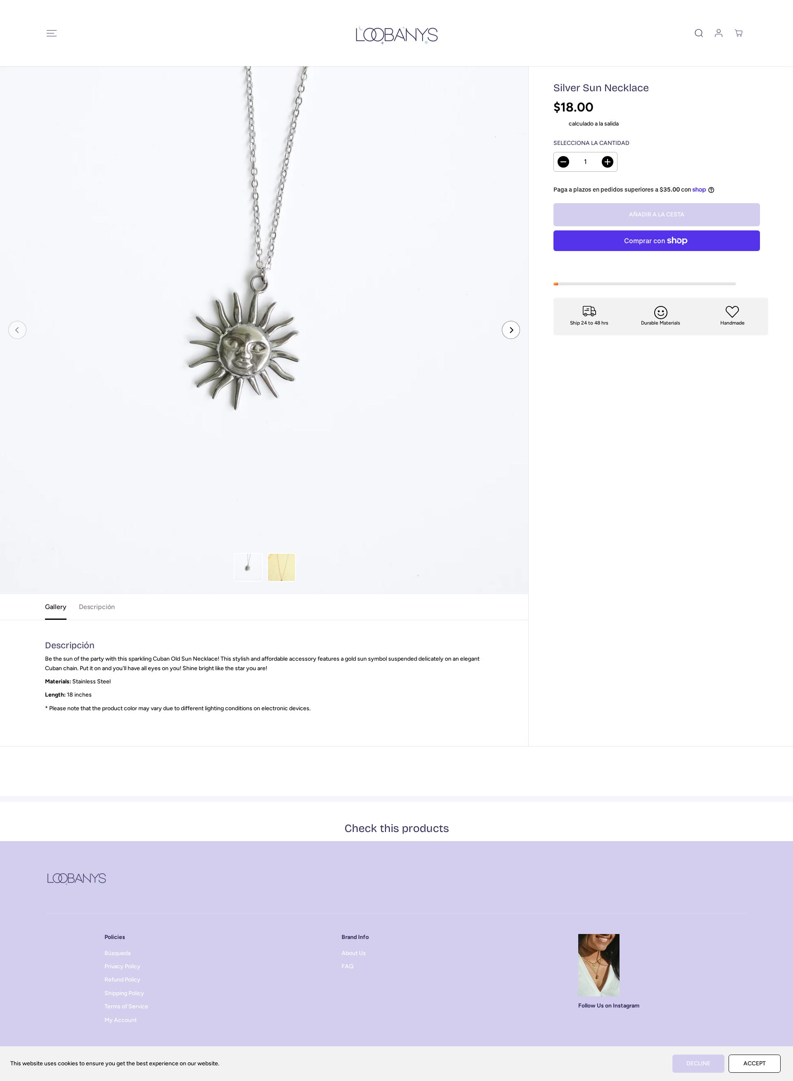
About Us (354, 953)
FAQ (348, 966)
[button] (51, 33)
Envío (560, 123)
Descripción (97, 607)
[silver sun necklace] (264, 330)
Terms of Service (126, 1006)
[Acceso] (719, 33)
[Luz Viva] (396, 33)
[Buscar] (699, 33)
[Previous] (17, 330)
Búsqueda (117, 953)
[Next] (511, 330)
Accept (754, 1063)
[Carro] (738, 33)
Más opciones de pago (657, 261)
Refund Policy (122, 979)
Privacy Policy (122, 966)
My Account (120, 1020)
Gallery (55, 607)
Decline (698, 1063)
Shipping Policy (124, 993)
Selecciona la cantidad (591, 143)
